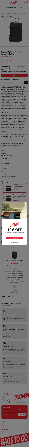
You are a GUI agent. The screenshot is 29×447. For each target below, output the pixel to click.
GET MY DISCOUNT (14, 238)
